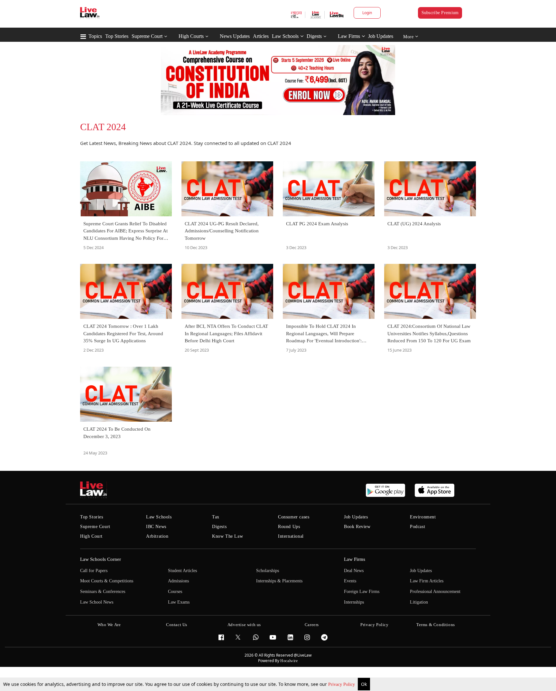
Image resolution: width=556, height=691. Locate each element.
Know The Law (227, 536)
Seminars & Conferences (102, 591)
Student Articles (182, 570)
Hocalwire (289, 661)
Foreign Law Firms (361, 591)
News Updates (235, 36)
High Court (91, 536)
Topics (95, 36)
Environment (423, 517)
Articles (261, 36)
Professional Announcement (435, 591)
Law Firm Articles (426, 581)
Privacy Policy (342, 684)
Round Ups (289, 526)
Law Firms (349, 36)
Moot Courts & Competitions (106, 581)
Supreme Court (147, 36)
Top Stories (116, 36)
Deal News (354, 570)
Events (350, 581)
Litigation (419, 602)
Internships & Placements (279, 581)
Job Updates (380, 36)
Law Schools (285, 36)
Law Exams (179, 602)
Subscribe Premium (440, 12)
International (291, 536)
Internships (354, 602)
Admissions (178, 581)
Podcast (417, 526)
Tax (215, 517)
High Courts (191, 36)
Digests (314, 36)
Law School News (96, 602)
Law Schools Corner (100, 559)
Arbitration (157, 536)
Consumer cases (293, 517)
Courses (175, 591)
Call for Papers (93, 570)
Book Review (357, 526)
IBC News (156, 526)
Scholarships (267, 570)
